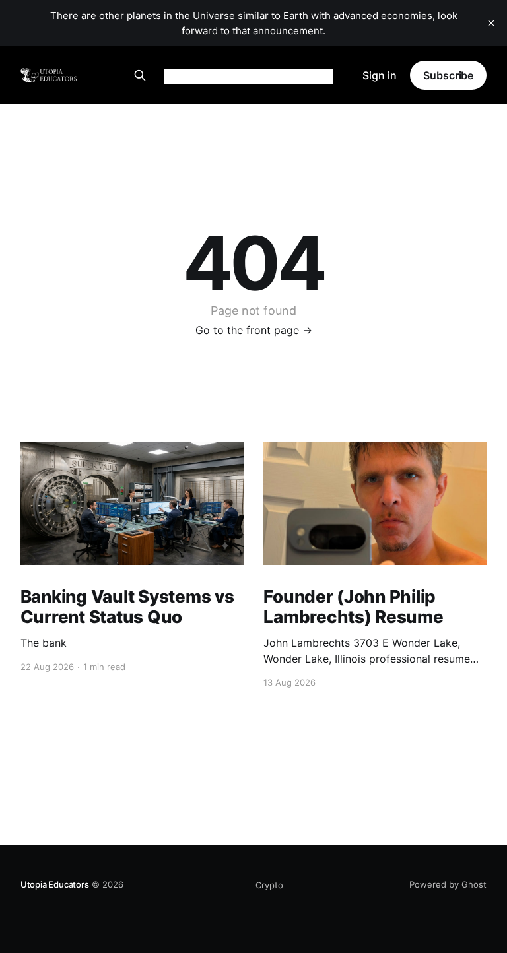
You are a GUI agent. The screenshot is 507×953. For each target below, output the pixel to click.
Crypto (269, 885)
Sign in (379, 75)
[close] (491, 23)
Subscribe (448, 75)
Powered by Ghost (448, 884)
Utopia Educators (54, 884)
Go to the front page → (253, 330)
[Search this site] (140, 75)
